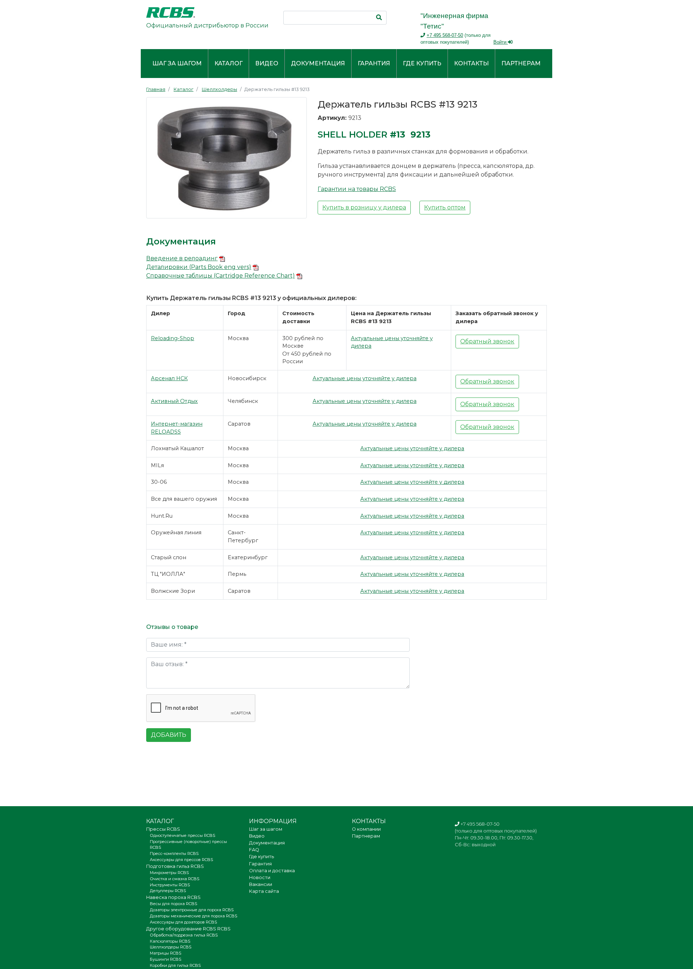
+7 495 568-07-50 (445, 35)
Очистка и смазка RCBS (174, 878)
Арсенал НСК (169, 378)
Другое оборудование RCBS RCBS (188, 928)
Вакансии (260, 884)
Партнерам (521, 63)
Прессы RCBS (163, 829)
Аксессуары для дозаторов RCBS (183, 922)
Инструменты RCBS (170, 884)
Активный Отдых (174, 401)
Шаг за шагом (177, 63)
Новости (259, 877)
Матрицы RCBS (165, 953)
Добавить (168, 734)
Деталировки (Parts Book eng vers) (198, 267)
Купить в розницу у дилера (364, 207)
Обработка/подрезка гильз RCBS (184, 935)
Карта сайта (264, 891)
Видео (266, 63)
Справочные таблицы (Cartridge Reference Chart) (220, 275)
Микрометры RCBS (169, 872)
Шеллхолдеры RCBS (170, 947)
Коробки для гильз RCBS (175, 965)
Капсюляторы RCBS (170, 941)
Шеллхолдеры (219, 89)
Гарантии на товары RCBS (357, 189)
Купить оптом (445, 207)
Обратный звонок (487, 341)
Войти (500, 42)
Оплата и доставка (272, 870)
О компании (366, 829)
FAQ (254, 849)
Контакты (471, 63)
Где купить (422, 63)
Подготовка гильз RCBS (175, 866)
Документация (318, 63)
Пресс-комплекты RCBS (174, 853)
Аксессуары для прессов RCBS (181, 859)
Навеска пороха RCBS (173, 897)
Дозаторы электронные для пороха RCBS (192, 909)
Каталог (228, 63)
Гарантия (374, 63)
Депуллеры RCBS (168, 890)
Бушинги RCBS (165, 959)
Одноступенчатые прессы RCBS (182, 835)
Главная (155, 89)
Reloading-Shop (172, 338)
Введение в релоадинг (182, 258)
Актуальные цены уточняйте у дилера (365, 378)
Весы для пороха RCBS (173, 903)
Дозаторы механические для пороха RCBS (193, 915)
